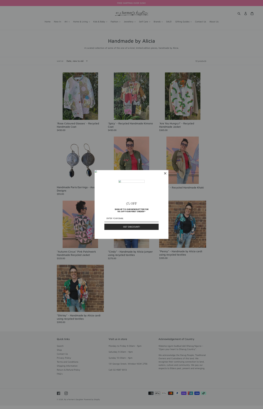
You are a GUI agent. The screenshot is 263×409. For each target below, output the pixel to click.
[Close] (165, 173)
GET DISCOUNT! (131, 226)
